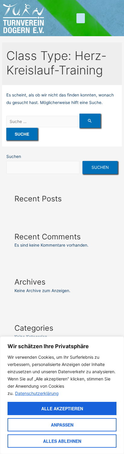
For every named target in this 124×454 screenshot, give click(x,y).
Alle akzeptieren (62, 408)
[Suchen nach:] (53, 121)
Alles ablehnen (62, 441)
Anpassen (62, 425)
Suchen (13, 156)
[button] (80, 18)
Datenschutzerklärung (37, 393)
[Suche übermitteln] (90, 121)
